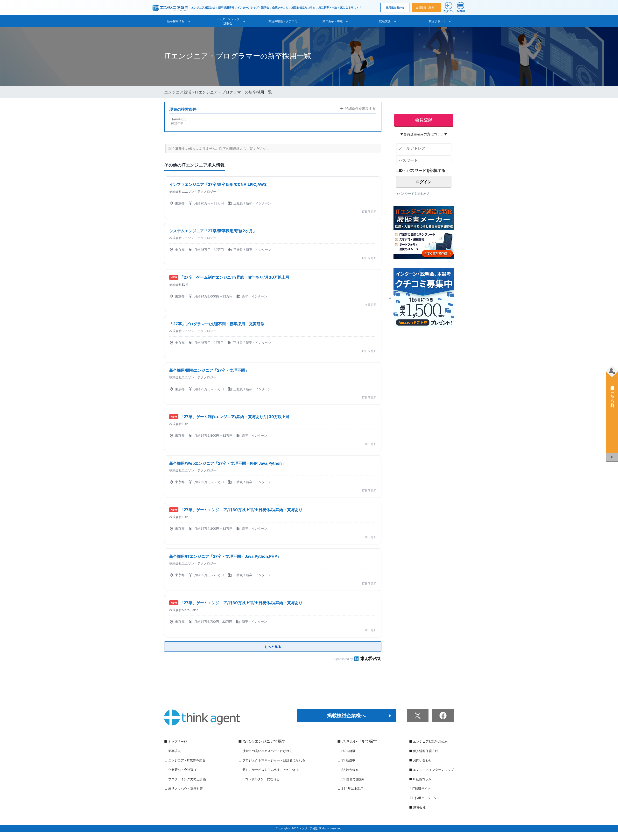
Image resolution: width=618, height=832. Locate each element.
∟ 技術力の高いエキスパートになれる (265, 751)
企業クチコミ (280, 7)
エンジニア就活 (177, 92)
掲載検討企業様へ (346, 715)
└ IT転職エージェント (424, 798)
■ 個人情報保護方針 (423, 751)
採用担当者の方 (395, 7)
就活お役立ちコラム (303, 7)
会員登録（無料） (426, 7)
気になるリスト (349, 7)
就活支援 (385, 21)
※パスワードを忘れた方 (413, 193)
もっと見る (272, 646)
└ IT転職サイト (420, 788)
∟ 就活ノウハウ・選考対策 (183, 788)
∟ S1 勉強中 (346, 760)
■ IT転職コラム (420, 779)
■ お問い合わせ (420, 760)
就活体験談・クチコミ (282, 21)
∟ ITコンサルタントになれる (259, 779)
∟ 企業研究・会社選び (180, 770)
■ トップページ (175, 741)
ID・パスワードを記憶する (422, 170)
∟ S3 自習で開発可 (351, 779)
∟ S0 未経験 (346, 751)
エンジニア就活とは (203, 7)
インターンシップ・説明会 (253, 7)
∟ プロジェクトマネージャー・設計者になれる (271, 760)
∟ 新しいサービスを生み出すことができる (268, 770)
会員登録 (423, 119)
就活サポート (437, 21)
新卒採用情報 (226, 7)
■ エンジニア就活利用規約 (428, 741)
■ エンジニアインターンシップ (431, 770)
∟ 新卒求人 (172, 751)
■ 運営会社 (417, 807)
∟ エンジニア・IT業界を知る (184, 760)
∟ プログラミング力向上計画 (185, 779)
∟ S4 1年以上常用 (350, 788)
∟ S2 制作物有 (348, 770)
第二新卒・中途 (327, 7)
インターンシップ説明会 (227, 21)
